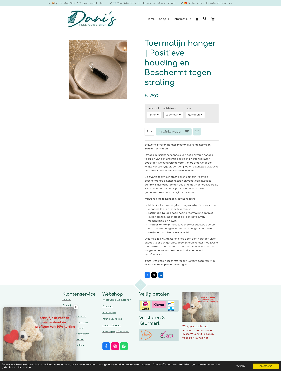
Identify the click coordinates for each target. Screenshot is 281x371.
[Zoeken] (205, 18)
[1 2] (149, 131)
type (188, 108)
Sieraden (107, 306)
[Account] (197, 19)
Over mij (66, 305)
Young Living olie (112, 319)
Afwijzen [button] (240, 366)
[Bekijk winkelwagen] (213, 19)
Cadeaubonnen (111, 325)
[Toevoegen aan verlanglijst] (197, 131)
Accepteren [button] (266, 366)
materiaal (153, 108)
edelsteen (169, 108)
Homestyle (109, 312)
